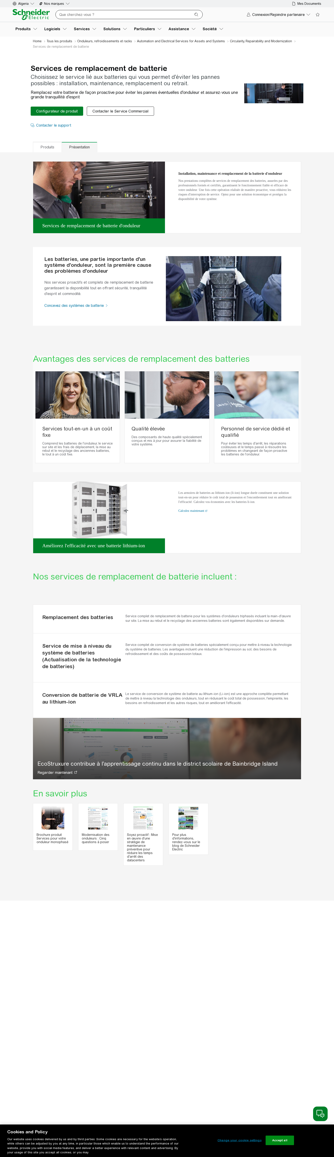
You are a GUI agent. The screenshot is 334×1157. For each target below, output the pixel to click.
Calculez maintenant (191, 510)
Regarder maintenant (54, 772)
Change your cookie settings (239, 1140)
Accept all (279, 1140)
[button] (106, 305)
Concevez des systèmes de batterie (74, 305)
